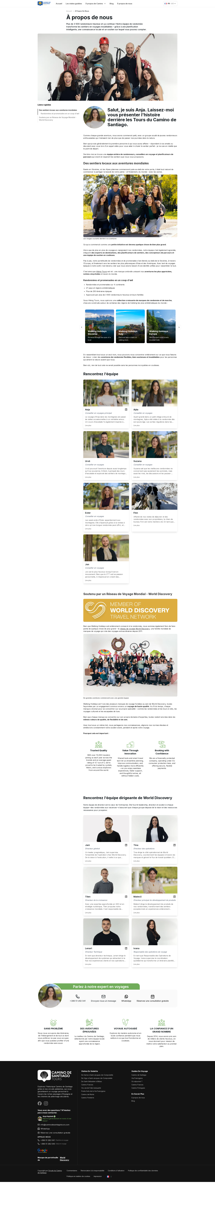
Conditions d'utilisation (116, 1171)
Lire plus (88, 425)
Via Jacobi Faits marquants (91, 1088)
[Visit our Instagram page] (46, 1103)
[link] (126, 998)
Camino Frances (87, 1085)
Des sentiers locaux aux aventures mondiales (58, 110)
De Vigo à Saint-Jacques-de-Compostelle (96, 1078)
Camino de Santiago (138, 1075)
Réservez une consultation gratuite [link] (153, 1001)
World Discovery (64, 1158)
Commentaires (72, 1171)
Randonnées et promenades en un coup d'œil (60, 113)
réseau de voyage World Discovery (135, 629)
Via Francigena (137, 1078)
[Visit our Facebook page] (40, 1103)
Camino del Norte (87, 1094)
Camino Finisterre (87, 1098)
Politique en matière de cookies (78, 1176)
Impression (98, 1176)
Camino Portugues (138, 1088)
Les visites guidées (74, 3)
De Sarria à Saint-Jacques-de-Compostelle (97, 1075)
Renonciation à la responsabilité (92, 1171)
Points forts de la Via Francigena (93, 1091)
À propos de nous (124, 3)
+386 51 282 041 (78, 1001)
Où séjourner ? (136, 1081)
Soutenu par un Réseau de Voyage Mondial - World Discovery (57, 118)
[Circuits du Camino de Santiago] (56, 1076)
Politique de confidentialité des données (143, 1171)
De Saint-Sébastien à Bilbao (91, 1081)
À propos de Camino (94, 3)
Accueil (59, 3)
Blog (112, 3)
